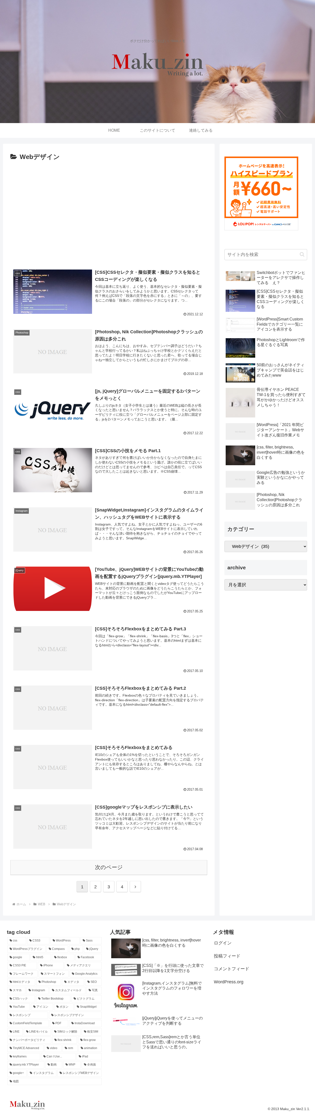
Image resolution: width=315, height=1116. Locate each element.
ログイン (223, 943)
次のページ (109, 867)
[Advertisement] (108, 215)
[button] (302, 254)
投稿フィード (227, 956)
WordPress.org (228, 981)
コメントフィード (231, 968)
